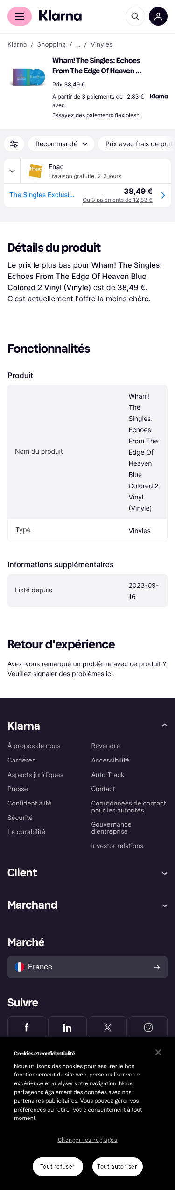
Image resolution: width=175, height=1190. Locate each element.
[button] (28, 76)
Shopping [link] (51, 45)
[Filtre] (14, 143)
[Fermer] (158, 1052)
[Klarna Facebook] (26, 1027)
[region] (87, 1113)
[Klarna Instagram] (148, 1027)
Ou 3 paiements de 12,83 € (118, 199)
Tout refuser (57, 1166)
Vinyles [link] (101, 45)
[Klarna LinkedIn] (67, 1027)
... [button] (78, 45)
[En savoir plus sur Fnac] (12, 171)
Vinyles (140, 531)
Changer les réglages (88, 1140)
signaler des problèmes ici (72, 673)
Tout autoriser (117, 1166)
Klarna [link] (17, 45)
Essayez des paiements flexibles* (95, 115)
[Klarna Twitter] (108, 1027)
